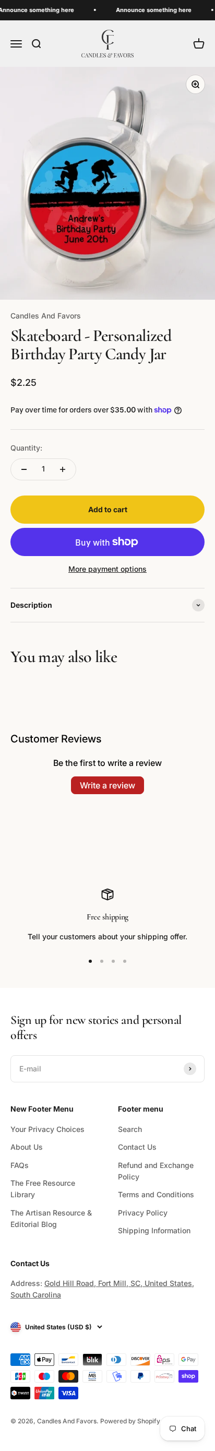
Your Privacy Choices (47, 1129)
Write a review (107, 785)
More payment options (107, 568)
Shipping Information (154, 1230)
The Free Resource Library (42, 1188)
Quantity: (26, 447)
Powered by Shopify (130, 1421)
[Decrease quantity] (24, 469)
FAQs (19, 1165)
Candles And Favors (45, 315)
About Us (26, 1146)
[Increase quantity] (63, 469)
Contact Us (137, 1146)
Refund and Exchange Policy (156, 1171)
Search (130, 1129)
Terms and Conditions (156, 1194)
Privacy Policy (143, 1212)
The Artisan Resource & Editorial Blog (51, 1218)
